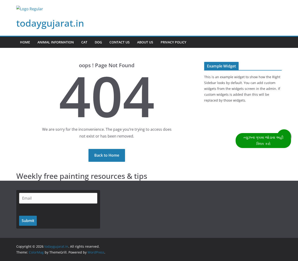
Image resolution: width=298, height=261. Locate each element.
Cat (84, 42)
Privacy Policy (173, 42)
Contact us (119, 42)
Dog (98, 42)
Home (25, 42)
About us (145, 42)
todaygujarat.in (50, 23)
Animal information (55, 42)
